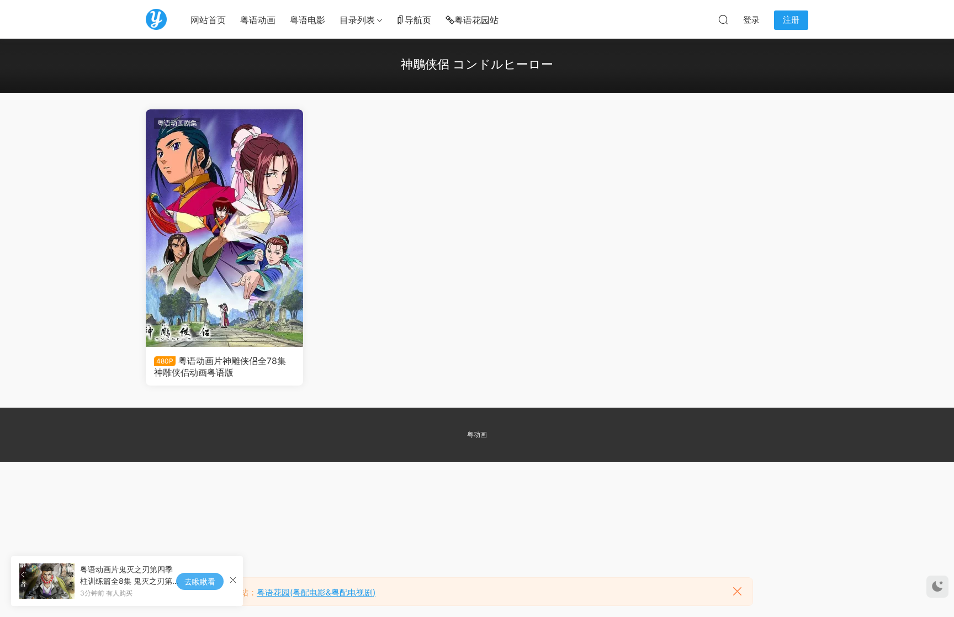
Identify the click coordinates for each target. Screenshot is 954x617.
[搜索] (723, 19)
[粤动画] (156, 19)
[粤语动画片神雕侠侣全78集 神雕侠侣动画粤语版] (224, 228)
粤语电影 (307, 19)
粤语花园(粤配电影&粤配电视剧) (316, 592)
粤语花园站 (476, 19)
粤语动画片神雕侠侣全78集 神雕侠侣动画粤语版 (220, 366)
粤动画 (477, 434)
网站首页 (208, 19)
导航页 (418, 19)
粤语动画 (257, 19)
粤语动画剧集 (177, 123)
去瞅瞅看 (199, 581)
